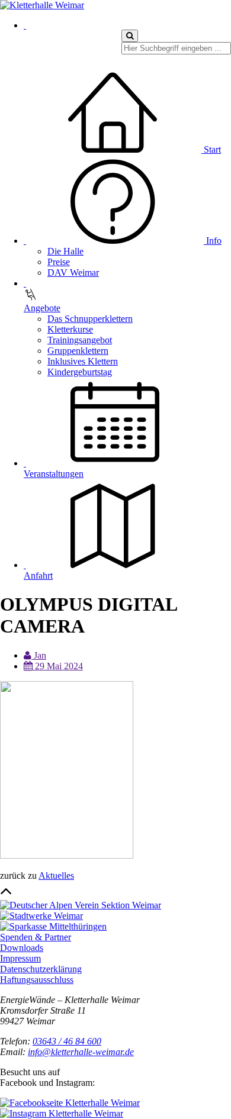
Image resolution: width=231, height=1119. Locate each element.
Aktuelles (56, 875)
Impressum (20, 958)
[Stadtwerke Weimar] (41, 916)
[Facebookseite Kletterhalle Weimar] (70, 1103)
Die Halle (65, 251)
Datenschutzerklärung (41, 969)
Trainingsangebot (79, 340)
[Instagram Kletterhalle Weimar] (61, 1113)
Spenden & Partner (35, 937)
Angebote (42, 308)
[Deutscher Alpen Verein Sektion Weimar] (80, 905)
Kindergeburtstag (79, 372)
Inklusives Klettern (82, 361)
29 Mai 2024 (58, 666)
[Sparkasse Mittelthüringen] (53, 926)
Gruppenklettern (77, 351)
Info (213, 241)
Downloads (21, 948)
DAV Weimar (73, 272)
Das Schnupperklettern (90, 319)
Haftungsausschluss (36, 980)
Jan (38, 655)
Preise (58, 262)
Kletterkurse (70, 329)
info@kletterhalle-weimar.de (81, 1052)
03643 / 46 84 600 (67, 1041)
